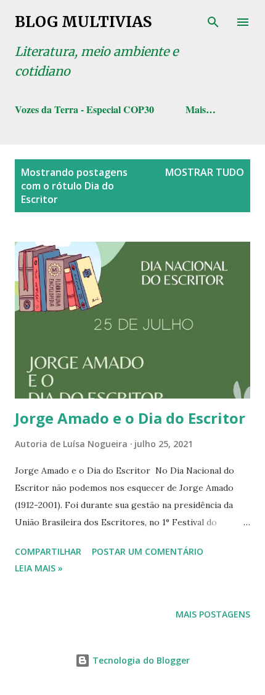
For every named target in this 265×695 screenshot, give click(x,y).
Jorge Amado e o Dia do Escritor (130, 418)
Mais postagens (213, 614)
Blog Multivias (83, 21)
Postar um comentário (147, 551)
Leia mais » (39, 568)
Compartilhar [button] (48, 551)
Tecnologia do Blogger (140, 660)
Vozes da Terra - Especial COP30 (84, 109)
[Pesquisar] (213, 22)
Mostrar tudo (204, 172)
